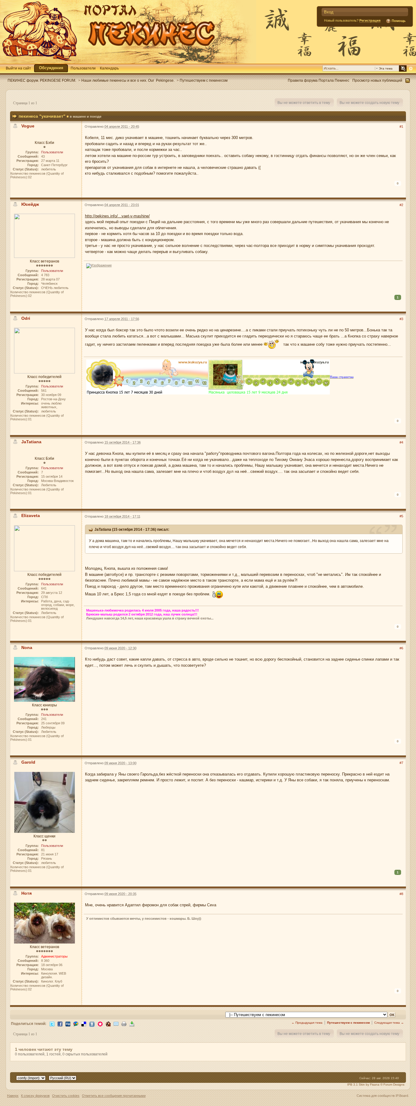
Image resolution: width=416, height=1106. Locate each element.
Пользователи (83, 68)
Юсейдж (30, 204)
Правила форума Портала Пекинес (318, 80)
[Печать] (124, 1024)
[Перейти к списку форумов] (128, 31)
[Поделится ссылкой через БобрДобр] (108, 1024)
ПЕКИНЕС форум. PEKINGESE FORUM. (42, 80)
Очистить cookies (65, 1095)
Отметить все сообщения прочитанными (114, 1095)
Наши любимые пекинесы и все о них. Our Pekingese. (128, 80)
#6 (401, 648)
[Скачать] (131, 1024)
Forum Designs (393, 1084)
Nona (26, 647)
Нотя (26, 893)
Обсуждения (51, 68)
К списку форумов (35, 1095)
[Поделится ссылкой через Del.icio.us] (83, 1024)
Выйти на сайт (18, 68)
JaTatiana (31, 441)
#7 (401, 763)
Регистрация (369, 20)
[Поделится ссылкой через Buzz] (75, 1024)
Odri (26, 318)
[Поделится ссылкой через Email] (116, 1024)
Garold (28, 762)
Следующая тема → (389, 1022)
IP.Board (402, 1095)
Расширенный (410, 69)
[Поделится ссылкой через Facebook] (60, 1024)
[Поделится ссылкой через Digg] (67, 1024)
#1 (401, 126)
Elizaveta (30, 515)
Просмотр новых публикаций (377, 80)
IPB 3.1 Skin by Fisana (363, 1084)
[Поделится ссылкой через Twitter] (52, 1024)
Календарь (109, 68)
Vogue (27, 125)
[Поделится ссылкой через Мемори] (100, 1024)
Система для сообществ (376, 1095)
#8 (401, 894)
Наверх (13, 1095)
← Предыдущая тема (307, 1022)
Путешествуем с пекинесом (203, 80)
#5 (401, 516)
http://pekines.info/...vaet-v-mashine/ (117, 216)
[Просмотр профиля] (44, 235)
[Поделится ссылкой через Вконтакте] (92, 1024)
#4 (401, 442)
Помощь (398, 21)
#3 (401, 319)
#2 (401, 205)
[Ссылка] (99, 265)
